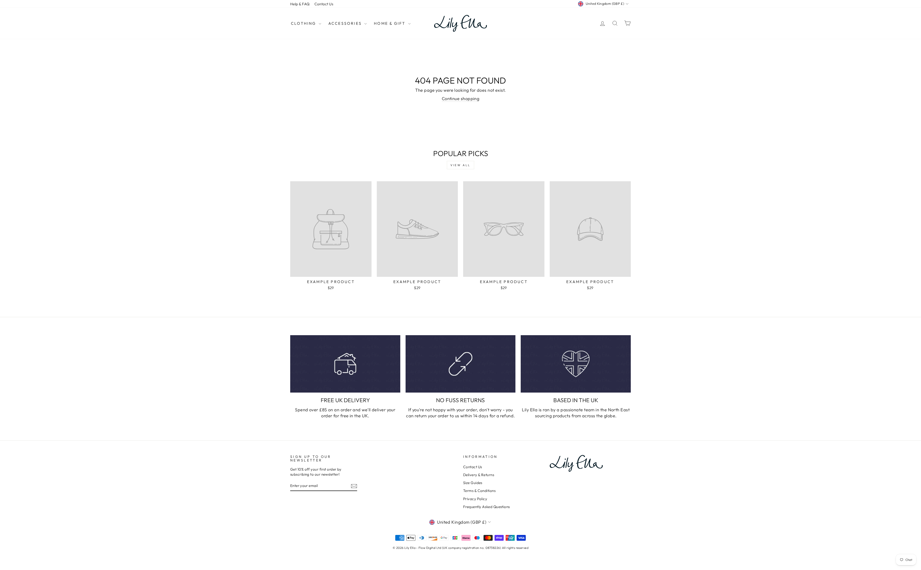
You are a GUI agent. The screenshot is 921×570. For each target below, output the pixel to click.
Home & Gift (390, 23)
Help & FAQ (300, 4)
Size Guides (472, 482)
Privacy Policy (475, 499)
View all (460, 165)
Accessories (345, 23)
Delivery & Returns (478, 475)
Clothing (304, 23)
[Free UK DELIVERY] (345, 364)
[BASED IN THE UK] (576, 364)
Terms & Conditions (479, 490)
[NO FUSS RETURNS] (461, 364)
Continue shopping (460, 98)
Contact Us (323, 4)
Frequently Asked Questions (486, 506)
